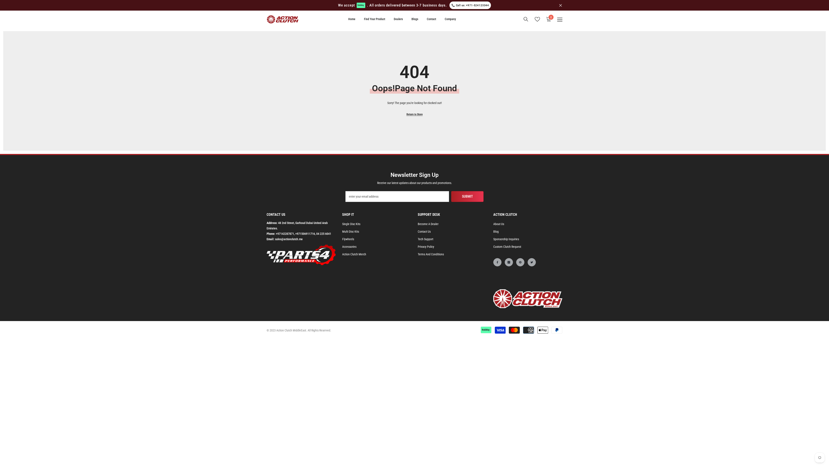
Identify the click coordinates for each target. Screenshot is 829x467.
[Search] (526, 19)
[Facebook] (497, 262)
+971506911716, (305, 233)
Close (560, 5)
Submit (467, 196)
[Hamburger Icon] (559, 19)
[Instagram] (509, 262)
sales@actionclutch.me (289, 239)
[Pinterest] (520, 262)
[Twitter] (532, 262)
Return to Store (415, 114)
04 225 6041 (323, 233)
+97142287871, (285, 233)
